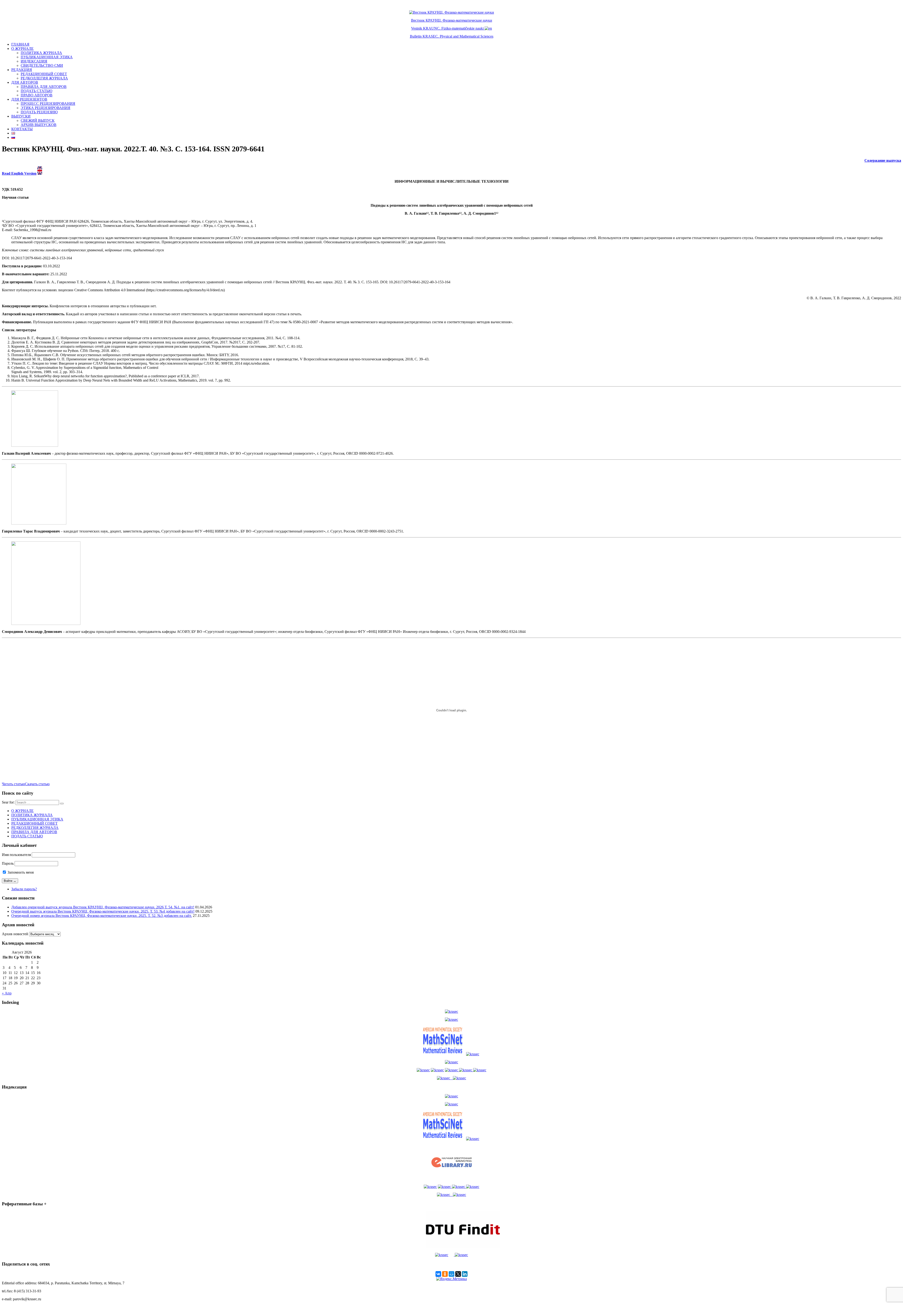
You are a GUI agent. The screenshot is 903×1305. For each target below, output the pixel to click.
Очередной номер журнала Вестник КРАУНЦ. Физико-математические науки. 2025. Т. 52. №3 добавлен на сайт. (101, 916)
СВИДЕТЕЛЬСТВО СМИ (42, 65)
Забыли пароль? (24, 889)
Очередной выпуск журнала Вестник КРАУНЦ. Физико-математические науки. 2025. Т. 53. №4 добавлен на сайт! (102, 911)
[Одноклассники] (445, 1274)
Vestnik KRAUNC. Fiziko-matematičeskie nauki (447, 28)
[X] (458, 1274)
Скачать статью (37, 784)
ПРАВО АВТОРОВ (36, 95)
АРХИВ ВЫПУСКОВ (38, 125)
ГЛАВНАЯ (20, 44)
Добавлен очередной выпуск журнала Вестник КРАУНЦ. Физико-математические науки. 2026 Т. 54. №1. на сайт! (102, 907)
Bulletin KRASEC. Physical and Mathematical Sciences (451, 36)
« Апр (7, 993)
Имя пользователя (16, 855)
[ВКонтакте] (438, 1274)
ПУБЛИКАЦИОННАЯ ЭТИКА (47, 57)
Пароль (8, 863)
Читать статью (13, 784)
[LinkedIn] (464, 1274)
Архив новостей (15, 934)
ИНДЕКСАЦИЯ (34, 61)
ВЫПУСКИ (21, 116)
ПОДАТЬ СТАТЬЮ (36, 91)
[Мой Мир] (451, 1274)
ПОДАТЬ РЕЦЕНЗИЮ (39, 112)
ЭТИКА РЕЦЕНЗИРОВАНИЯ (45, 108)
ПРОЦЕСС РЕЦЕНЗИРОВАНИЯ (48, 104)
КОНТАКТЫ (22, 129)
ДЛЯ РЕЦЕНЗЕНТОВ (29, 99)
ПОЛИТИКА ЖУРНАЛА (41, 53)
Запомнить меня (20, 872)
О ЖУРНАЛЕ (22, 49)
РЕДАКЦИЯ (21, 70)
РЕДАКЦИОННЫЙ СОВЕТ (44, 74)
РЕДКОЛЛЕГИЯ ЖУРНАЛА (44, 78)
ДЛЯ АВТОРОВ (24, 82)
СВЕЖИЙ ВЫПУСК (38, 120)
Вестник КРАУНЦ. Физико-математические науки (451, 20)
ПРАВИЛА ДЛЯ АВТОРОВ (44, 87)
